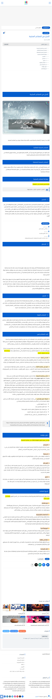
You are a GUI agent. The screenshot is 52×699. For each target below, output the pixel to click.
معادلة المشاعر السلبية (42, 54)
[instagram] (15, 696)
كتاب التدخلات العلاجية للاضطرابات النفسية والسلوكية (36, 238)
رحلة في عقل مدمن (43, 229)
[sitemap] (5, 696)
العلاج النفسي (46, 33)
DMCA (22, 664)
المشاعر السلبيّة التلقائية (42, 50)
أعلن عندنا (22, 669)
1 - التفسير (44, 56)
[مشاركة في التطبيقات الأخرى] (32, 564)
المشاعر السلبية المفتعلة (42, 52)
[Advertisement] (26, 16)
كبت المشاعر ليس (43, 65)
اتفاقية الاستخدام (20, 660)
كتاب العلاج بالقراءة (43, 233)
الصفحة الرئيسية (20, 657)
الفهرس (22, 666)
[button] (43, 564)
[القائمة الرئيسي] (50, 3)
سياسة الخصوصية (20, 662)
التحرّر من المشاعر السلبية (42, 48)
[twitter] (20, 696)
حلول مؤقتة (44, 67)
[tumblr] (10, 696)
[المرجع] (26, 3)
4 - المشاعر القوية (43, 62)
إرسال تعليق (44, 636)
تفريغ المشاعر (44, 69)
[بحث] (2, 3)
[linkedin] (7, 696)
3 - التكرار (45, 60)
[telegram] (12, 696)
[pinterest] (17, 696)
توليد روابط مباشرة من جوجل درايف (17, 671)
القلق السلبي (38, 28)
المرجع (37, 696)
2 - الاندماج (44, 58)
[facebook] (22, 696)
